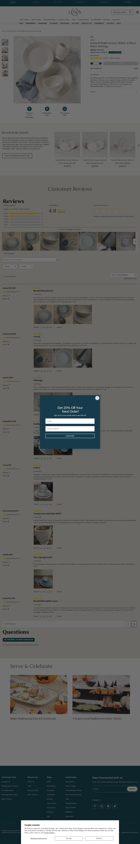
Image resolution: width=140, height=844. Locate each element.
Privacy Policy (49, 833)
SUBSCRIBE (70, 436)
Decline (99, 838)
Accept (69, 838)
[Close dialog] (97, 398)
